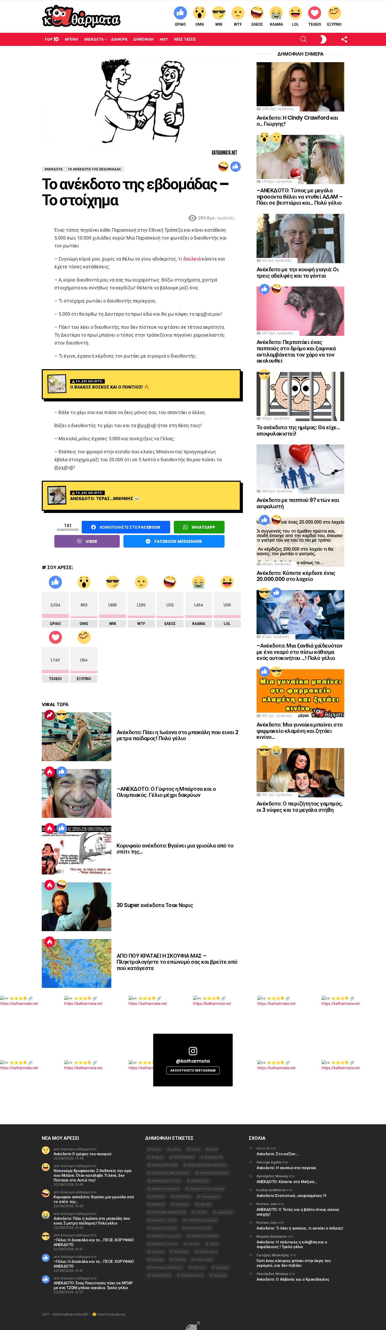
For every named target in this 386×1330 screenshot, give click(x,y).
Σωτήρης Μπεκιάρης (273, 1255)
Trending (49, 715)
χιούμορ (219, 1275)
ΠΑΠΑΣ (205, 1204)
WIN (218, 24)
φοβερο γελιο (192, 1275)
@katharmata (193, 1061)
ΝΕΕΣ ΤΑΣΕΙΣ (185, 39)
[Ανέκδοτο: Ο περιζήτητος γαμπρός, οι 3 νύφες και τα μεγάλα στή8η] (300, 772)
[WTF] (276, 137)
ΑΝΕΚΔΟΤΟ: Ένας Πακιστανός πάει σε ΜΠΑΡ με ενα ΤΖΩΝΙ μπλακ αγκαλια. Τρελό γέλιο (93, 1285)
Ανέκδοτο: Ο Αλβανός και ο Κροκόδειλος (293, 1279)
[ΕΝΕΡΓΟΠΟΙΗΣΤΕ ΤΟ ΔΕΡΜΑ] (314, 39)
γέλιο (213, 1243)
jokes (175, 1149)
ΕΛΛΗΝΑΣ (183, 1196)
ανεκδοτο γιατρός (166, 1235)
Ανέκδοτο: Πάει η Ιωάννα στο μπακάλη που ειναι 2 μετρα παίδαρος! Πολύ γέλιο (177, 735)
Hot (164, 39)
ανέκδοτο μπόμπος (202, 1220)
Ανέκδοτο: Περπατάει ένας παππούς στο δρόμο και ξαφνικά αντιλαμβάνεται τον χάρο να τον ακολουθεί (296, 351)
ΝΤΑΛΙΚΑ (182, 1204)
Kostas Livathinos (271, 1190)
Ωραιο (180, 24)
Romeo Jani (267, 1203)
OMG (199, 24)
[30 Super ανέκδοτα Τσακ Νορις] (76, 906)
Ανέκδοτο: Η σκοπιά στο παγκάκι (286, 1167)
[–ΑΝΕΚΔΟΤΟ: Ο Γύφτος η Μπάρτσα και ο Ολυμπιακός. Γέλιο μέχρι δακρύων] (76, 793)
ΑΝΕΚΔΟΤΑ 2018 (164, 1165)
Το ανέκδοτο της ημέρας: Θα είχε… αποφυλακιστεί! (298, 430)
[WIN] (61, 715)
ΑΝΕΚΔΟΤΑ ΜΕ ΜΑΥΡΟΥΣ (207, 1165)
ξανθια (179, 1259)
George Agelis (269, 1162)
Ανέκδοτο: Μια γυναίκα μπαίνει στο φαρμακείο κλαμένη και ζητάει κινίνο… (300, 731)
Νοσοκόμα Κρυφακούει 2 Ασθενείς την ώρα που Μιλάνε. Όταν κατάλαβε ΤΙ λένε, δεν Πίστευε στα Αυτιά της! (93, 1175)
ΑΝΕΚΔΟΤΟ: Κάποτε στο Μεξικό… (287, 1181)
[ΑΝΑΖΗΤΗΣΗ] (295, 39)
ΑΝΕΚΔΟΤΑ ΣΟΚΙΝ (214, 1172)
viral (213, 1149)
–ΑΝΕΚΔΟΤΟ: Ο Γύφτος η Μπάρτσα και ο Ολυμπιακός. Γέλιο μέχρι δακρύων (166, 792)
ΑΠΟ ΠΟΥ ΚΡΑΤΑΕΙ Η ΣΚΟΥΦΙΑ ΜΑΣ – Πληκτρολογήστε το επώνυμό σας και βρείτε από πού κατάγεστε (177, 962)
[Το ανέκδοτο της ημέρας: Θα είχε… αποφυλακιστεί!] (300, 396)
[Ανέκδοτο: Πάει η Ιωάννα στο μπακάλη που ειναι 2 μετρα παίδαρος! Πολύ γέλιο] (76, 736)
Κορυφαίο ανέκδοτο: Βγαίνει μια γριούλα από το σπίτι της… (175, 849)
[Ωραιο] (235, 166)
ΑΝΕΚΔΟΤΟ (200, 1180)
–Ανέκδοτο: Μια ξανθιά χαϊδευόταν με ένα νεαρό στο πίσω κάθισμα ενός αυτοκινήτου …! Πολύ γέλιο (299, 652)
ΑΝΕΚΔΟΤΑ (213, 1157)
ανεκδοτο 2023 (199, 1228)
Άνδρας (158, 1157)
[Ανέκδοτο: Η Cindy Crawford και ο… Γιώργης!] (300, 87)
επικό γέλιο (208, 1251)
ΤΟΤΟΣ (201, 1212)
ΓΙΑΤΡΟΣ (158, 1196)
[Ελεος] (223, 166)
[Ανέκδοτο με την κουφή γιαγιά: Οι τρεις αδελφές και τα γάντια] (300, 238)
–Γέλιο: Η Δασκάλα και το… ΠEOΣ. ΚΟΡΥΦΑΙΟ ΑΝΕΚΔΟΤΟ (94, 1242)
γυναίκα (158, 1251)
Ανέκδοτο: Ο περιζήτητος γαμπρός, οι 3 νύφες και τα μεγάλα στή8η (299, 807)
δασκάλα (181, 1251)
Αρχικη (71, 39)
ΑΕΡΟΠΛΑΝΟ (184, 1157)
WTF (238, 24)
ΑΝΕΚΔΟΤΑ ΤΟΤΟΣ (166, 1180)
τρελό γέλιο (161, 1275)
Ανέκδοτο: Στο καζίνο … (278, 1154)
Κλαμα (276, 24)
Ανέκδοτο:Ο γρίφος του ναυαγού (82, 1154)
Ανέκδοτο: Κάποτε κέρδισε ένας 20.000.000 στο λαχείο (296, 576)
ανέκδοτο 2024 (164, 1220)
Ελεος (257, 24)
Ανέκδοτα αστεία (165, 1188)
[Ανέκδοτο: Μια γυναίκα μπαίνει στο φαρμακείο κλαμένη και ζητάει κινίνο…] (300, 693)
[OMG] (264, 137)
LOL (295, 24)
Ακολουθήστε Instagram (193, 1070)
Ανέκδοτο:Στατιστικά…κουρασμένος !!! (291, 1195)
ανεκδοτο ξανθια (204, 1235)
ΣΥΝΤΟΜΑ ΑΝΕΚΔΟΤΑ (169, 1212)
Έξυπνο (334, 24)
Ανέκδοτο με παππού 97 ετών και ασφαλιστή (298, 503)
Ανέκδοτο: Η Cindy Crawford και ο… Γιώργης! (297, 121)
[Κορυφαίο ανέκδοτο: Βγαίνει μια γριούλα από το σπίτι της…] (76, 850)
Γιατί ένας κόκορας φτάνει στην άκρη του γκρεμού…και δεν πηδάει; (293, 1263)
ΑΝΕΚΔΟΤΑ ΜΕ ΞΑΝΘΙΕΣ (170, 1172)
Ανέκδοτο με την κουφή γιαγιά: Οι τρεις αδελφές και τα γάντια (297, 272)
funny (156, 1149)
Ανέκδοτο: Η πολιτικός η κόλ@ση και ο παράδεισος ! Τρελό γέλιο (292, 1244)
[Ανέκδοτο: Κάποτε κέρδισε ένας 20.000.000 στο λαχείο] (300, 542)
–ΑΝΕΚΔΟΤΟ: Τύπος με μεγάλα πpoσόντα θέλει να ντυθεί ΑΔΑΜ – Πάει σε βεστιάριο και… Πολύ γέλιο (300, 196)
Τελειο (314, 24)
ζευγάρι (158, 1259)
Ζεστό (49, 771)
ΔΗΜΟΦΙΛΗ (143, 39)
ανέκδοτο (224, 1212)
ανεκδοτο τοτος (165, 1243)
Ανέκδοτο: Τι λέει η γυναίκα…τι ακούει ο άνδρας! (300, 1228)
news (195, 1149)
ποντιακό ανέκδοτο (167, 1267)
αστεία (193, 1243)
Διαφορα (119, 39)
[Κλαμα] (276, 750)
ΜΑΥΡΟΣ (158, 1204)
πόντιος (199, 1267)
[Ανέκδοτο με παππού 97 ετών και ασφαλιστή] (300, 469)
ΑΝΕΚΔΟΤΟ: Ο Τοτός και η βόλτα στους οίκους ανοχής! (298, 1212)
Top (51, 39)
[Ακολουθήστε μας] (335, 39)
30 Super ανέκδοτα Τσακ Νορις (155, 905)
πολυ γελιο (204, 1259)
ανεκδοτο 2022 (164, 1228)
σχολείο (222, 1267)
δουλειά (192, 259)
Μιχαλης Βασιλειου (272, 1236)
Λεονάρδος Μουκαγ (272, 1176)
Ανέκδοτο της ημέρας (207, 1188)
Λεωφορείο (210, 1196)
